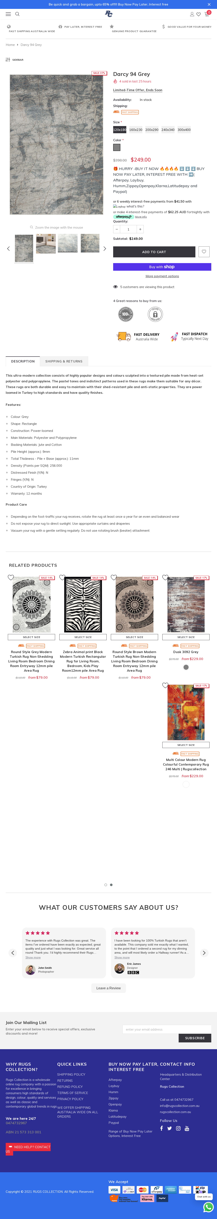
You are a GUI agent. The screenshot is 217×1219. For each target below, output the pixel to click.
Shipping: (120, 106)
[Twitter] (169, 1128)
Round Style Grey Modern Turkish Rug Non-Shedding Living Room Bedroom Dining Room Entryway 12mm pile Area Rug (31, 661)
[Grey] (186, 667)
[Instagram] (178, 1128)
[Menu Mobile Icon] (8, 14)
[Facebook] (161, 1128)
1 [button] (105, 885)
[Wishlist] (198, 14)
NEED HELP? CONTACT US (28, 1149)
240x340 (168, 130)
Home (10, 45)
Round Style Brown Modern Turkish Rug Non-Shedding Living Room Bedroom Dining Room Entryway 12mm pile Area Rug (134, 661)
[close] (209, 4)
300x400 (184, 130)
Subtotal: (120, 239)
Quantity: (120, 221)
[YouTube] (187, 1128)
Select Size (31, 637)
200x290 (152, 130)
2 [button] (111, 885)
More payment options (162, 276)
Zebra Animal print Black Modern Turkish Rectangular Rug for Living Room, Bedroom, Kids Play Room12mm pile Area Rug (83, 661)
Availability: (122, 100)
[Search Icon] (17, 14)
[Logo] (108, 13)
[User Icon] (192, 14)
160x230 (135, 130)
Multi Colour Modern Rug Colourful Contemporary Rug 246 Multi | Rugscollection (186, 764)
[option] (31, 29)
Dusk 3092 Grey (185, 652)
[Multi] (186, 784)
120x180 (119, 130)
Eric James (134, 963)
